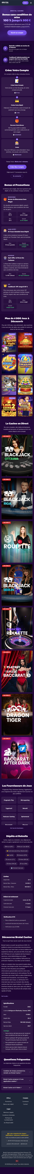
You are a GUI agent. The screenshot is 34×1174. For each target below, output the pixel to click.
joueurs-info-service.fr (13, 1144)
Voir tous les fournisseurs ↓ (17, 828)
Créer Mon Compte (17, 167)
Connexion (25, 1101)
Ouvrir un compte (17, 33)
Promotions (8, 1101)
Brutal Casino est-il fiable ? (12, 1087)
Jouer (25, 3)
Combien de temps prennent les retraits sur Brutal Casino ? (14, 1072)
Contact (25, 1104)
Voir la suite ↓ (4, 996)
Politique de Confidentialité (8, 1119)
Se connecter (17, 176)
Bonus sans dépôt (8, 1104)
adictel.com (24, 1144)
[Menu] (31, 2)
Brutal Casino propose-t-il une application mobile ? (13, 1080)
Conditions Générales (8, 1115)
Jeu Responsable (8, 1123)
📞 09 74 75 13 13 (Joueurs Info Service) (17, 1141)
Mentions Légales (8, 1112)
